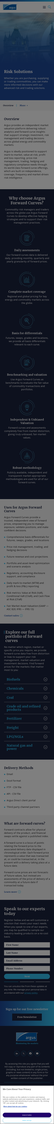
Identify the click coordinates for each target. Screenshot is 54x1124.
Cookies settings (27, 1120)
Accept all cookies (27, 1115)
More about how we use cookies (15, 1106)
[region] (27, 1105)
